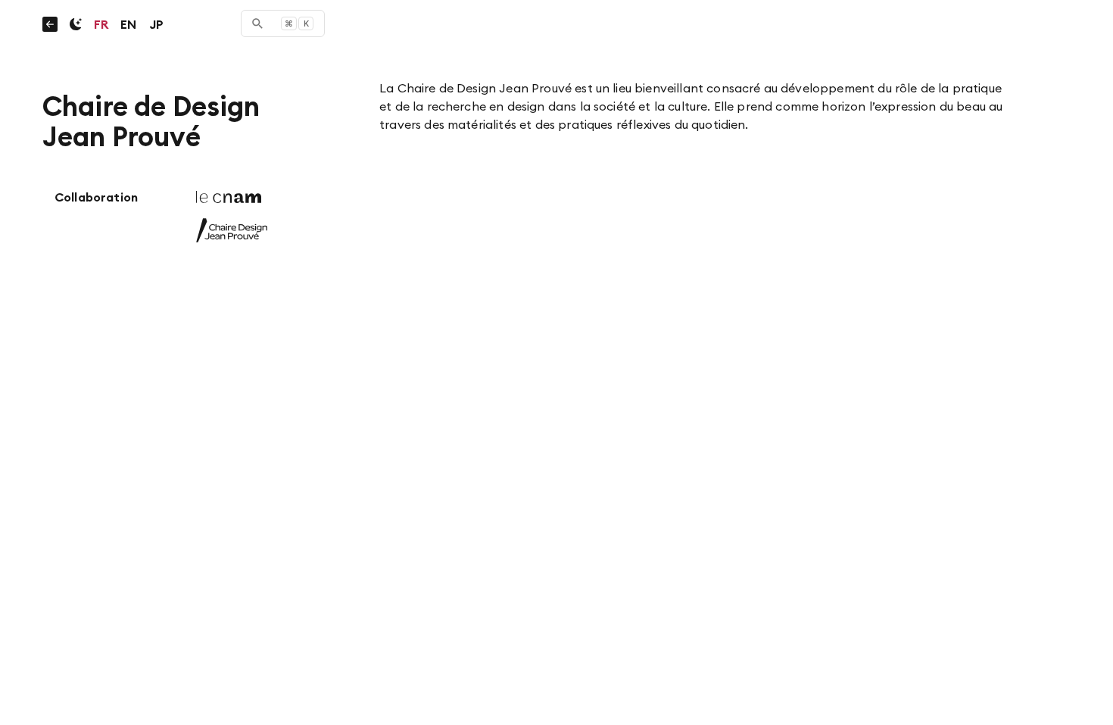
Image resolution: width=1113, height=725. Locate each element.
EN (128, 24)
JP (156, 24)
